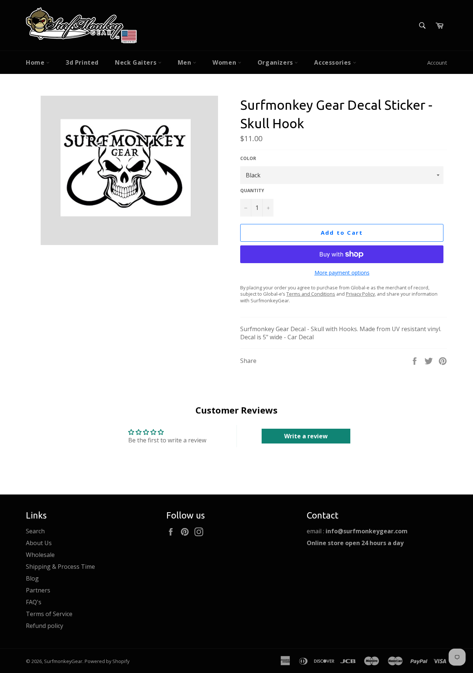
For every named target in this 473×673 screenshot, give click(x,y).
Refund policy (44, 626)
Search (35, 531)
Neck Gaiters (136, 62)
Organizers (276, 62)
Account (437, 62)
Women (225, 62)
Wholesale (40, 555)
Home (36, 62)
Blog (32, 578)
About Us (39, 543)
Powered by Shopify (107, 661)
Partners (38, 590)
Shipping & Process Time (60, 566)
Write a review (306, 436)
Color (248, 159)
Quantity (252, 191)
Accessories (333, 62)
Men (185, 62)
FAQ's (33, 602)
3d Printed (82, 62)
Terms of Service (49, 614)
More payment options (342, 272)
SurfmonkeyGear (63, 661)
